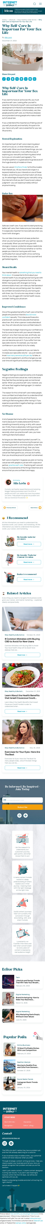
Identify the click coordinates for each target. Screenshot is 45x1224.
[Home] (10, 4)
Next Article (34, 507)
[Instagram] (19, 815)
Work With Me (9, 1122)
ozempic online (21, 1223)
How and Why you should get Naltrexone (24, 1214)
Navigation (8, 1125)
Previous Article (11, 507)
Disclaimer (27, 1122)
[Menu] (40, 3)
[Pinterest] (25, 815)
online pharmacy (35, 1218)
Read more (28, 544)
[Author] (28, 483)
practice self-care (16, 465)
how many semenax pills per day (19, 355)
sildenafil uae (38, 1221)
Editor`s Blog (28, 1125)
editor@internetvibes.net (11, 1138)
